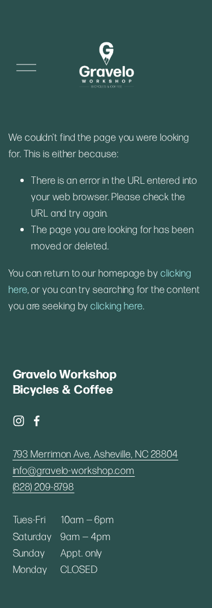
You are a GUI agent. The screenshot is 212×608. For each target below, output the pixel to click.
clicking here (116, 305)
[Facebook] (36, 420)
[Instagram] (18, 420)
